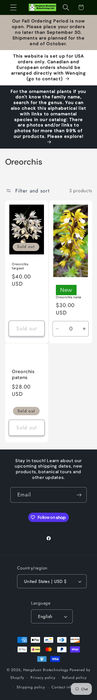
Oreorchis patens (23, 375)
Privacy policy (43, 677)
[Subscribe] (79, 495)
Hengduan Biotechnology (45, 669)
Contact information (69, 687)
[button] (13, 7)
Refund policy (74, 677)
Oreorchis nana (68, 297)
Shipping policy (31, 687)
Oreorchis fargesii (20, 266)
